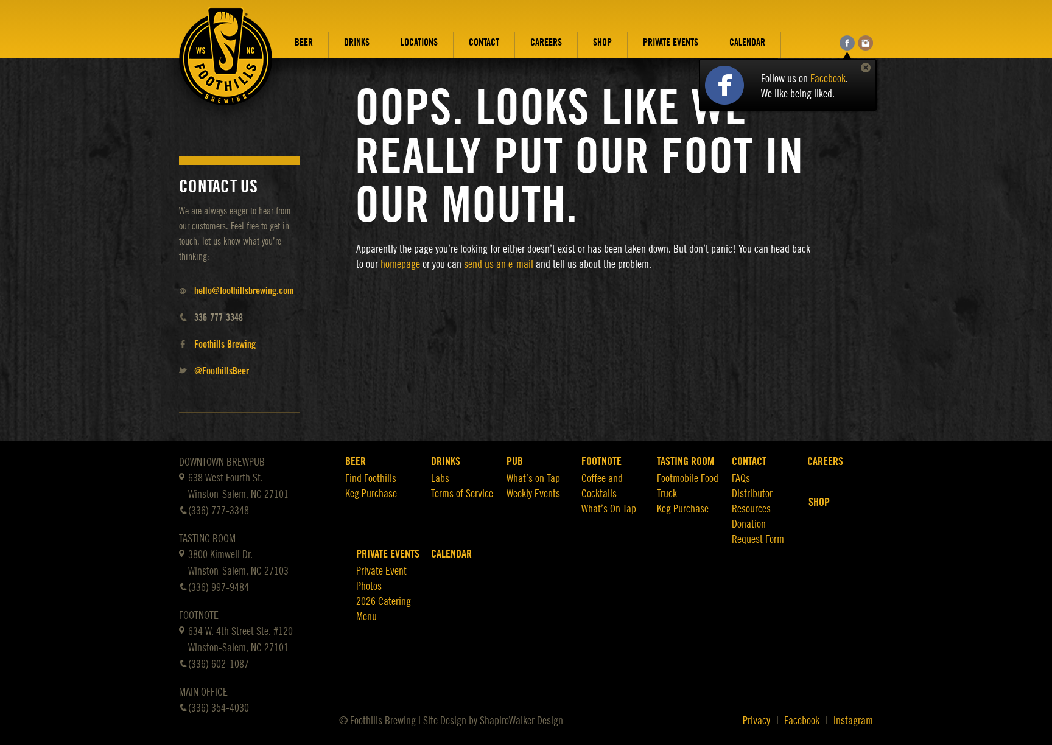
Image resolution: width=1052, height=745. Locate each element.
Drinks (357, 42)
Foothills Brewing (225, 344)
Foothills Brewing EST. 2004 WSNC (226, 65)
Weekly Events (533, 493)
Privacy (756, 720)
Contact (484, 42)
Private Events (670, 42)
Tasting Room (685, 461)
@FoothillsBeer (221, 371)
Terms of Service (462, 493)
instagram (865, 43)
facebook (847, 43)
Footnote (601, 461)
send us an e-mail (498, 264)
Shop (602, 42)
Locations (419, 42)
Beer (304, 42)
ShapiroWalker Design (521, 720)
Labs (440, 478)
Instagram (853, 720)
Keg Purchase (371, 493)
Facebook (828, 78)
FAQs (741, 478)
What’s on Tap (533, 478)
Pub (515, 461)
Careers (546, 42)
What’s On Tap (608, 508)
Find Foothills (370, 478)
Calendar (747, 42)
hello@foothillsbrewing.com (244, 291)
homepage (400, 264)
